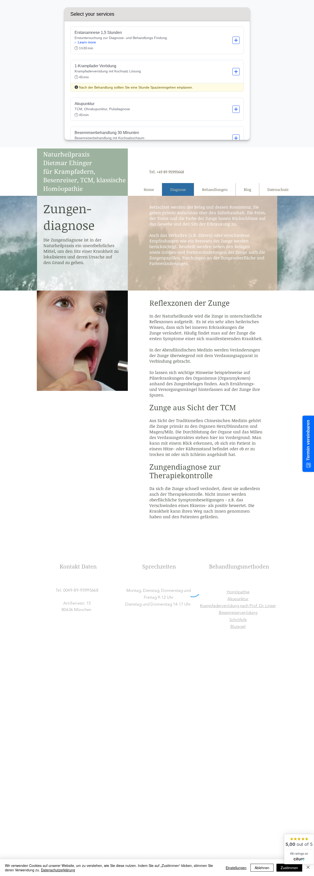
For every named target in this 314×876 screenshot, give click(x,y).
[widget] (299, 849)
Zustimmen (289, 867)
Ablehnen (262, 867)
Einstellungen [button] (236, 867)
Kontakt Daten (78, 566)
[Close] (308, 867)
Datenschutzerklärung (58, 869)
